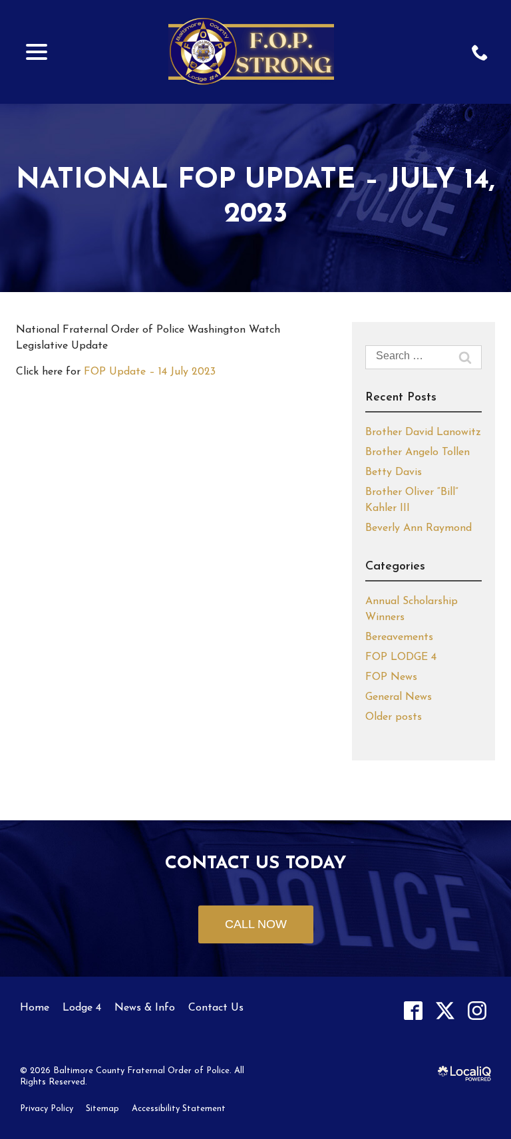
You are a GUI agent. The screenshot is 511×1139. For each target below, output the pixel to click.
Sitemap (102, 1108)
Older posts (393, 717)
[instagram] (476, 1011)
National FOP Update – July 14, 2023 (255, 197)
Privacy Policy (46, 1108)
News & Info (144, 1008)
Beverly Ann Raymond (418, 528)
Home (34, 1008)
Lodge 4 (82, 1008)
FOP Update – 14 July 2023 (150, 372)
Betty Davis (393, 472)
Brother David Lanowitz (423, 432)
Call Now (256, 924)
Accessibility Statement (179, 1108)
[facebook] (413, 1011)
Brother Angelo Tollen (417, 452)
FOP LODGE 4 (400, 657)
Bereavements (399, 637)
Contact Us (216, 1008)
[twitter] (444, 1011)
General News (398, 697)
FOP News (391, 677)
